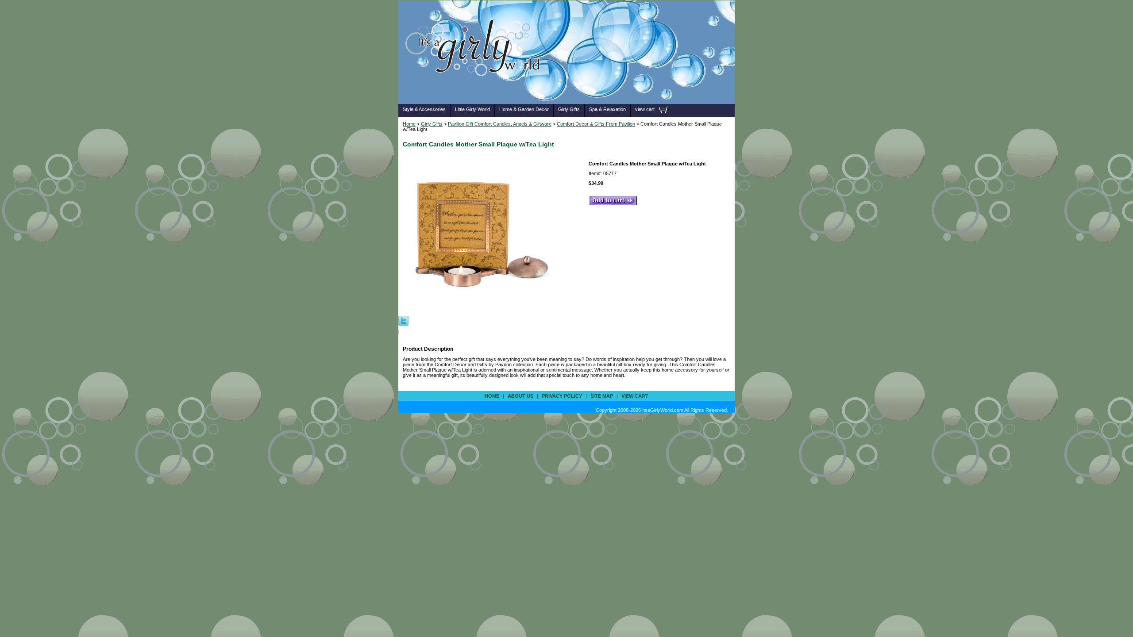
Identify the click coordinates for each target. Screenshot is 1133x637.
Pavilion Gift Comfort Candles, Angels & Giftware (499, 124)
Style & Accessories (424, 109)
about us (520, 396)
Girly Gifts (569, 109)
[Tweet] (403, 320)
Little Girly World (472, 109)
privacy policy (562, 396)
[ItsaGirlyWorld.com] (477, 90)
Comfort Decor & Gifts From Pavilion (596, 124)
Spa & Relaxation (607, 109)
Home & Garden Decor (524, 109)
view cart (645, 109)
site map (601, 396)
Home (409, 124)
